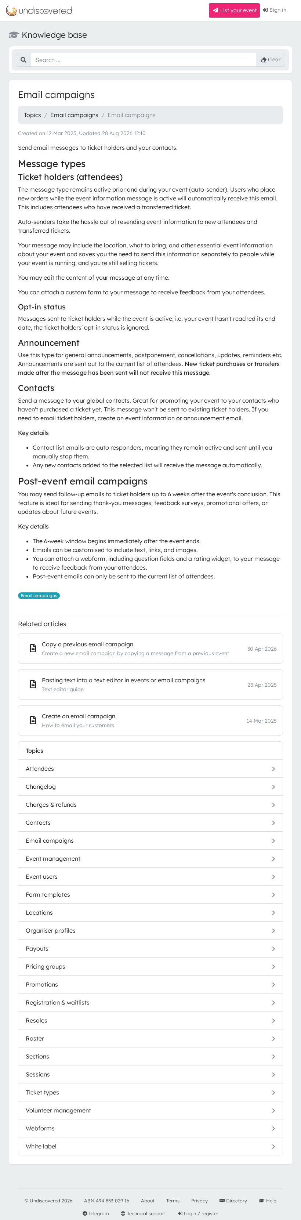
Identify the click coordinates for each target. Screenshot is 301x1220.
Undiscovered (45, 1200)
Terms (172, 1200)
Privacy (199, 1200)
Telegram (98, 1213)
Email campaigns (74, 115)
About (148, 1200)
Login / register (200, 1213)
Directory (236, 1200)
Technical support (146, 1213)
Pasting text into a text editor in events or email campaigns (124, 680)
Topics (32, 115)
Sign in (277, 10)
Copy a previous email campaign (87, 644)
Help (270, 1200)
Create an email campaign (78, 716)
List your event (238, 10)
